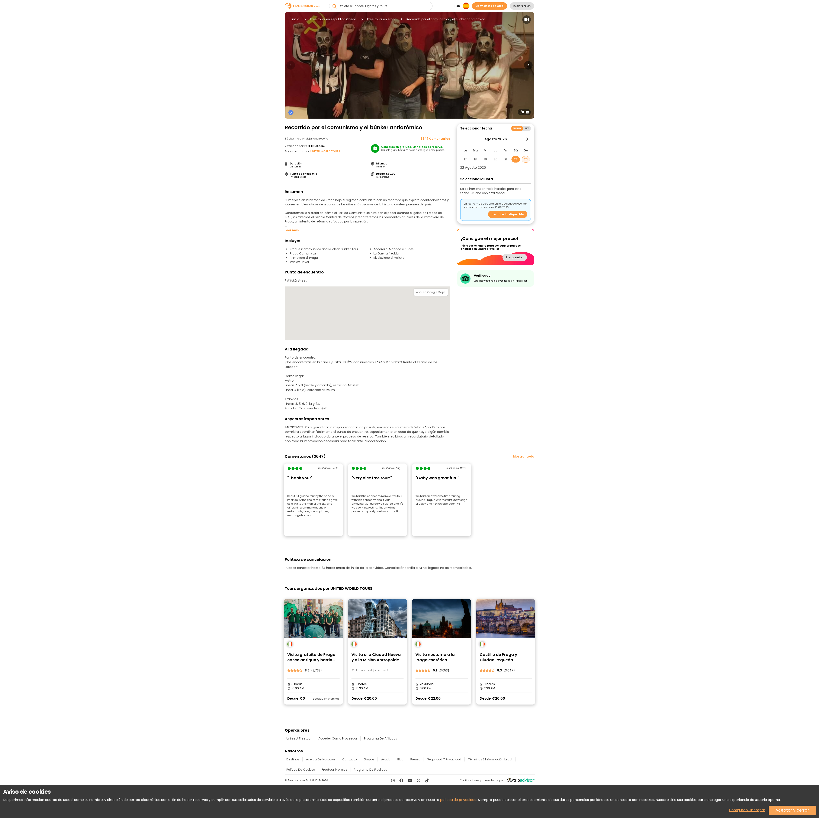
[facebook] (401, 780)
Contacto (349, 759)
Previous (290, 65)
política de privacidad (458, 799)
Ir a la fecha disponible (508, 214)
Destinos (292, 759)
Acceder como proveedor (337, 738)
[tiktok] (427, 780)
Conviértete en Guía (490, 6)
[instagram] (392, 780)
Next (528, 65)
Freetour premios (334, 769)
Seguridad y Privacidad (444, 759)
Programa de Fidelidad (370, 769)
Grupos (369, 759)
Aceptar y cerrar (792, 810)
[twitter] (418, 780)
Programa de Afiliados (380, 738)
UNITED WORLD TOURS (325, 151)
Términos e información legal (490, 759)
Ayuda (386, 759)
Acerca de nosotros (320, 759)
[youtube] (409, 780)
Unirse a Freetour (299, 738)
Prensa (415, 759)
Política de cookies (300, 769)
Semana (517, 128)
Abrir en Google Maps (431, 292)
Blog (400, 759)
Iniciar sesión (522, 6)
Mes (527, 128)
